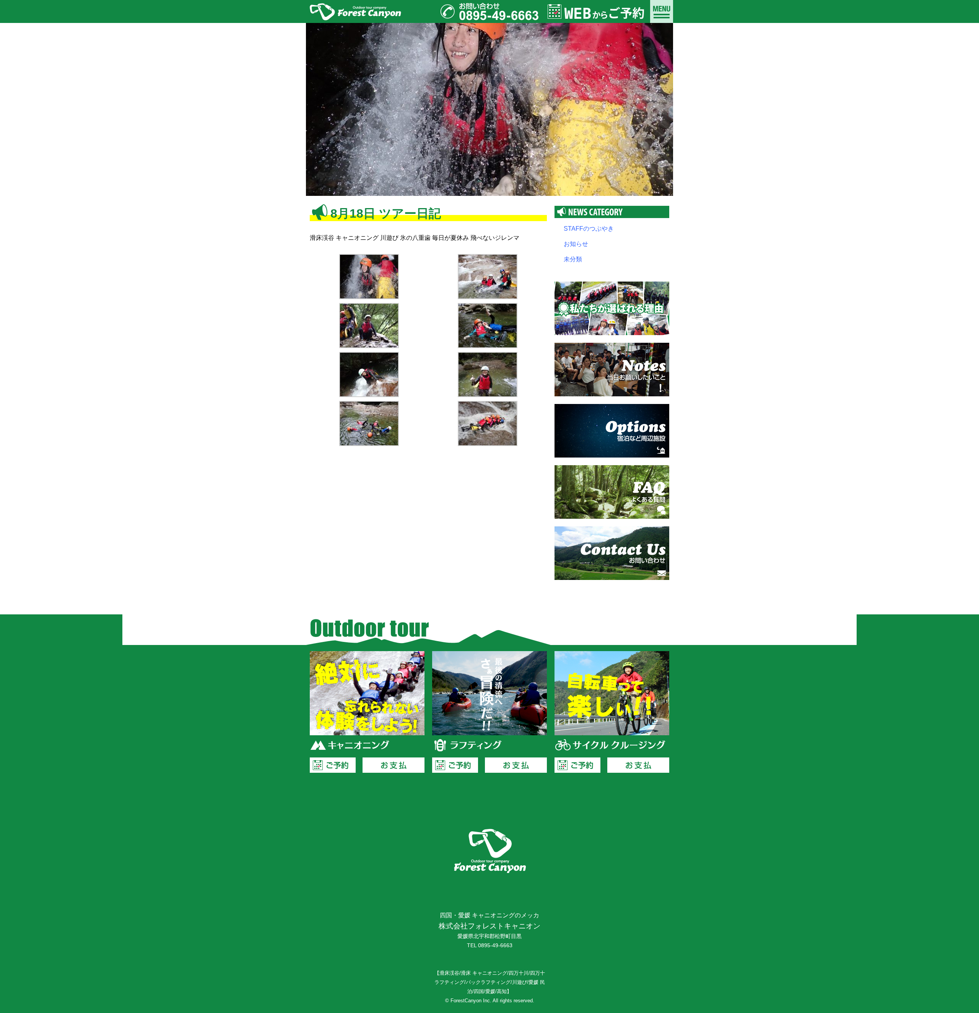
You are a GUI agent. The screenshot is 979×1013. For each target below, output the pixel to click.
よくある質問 (612, 492)
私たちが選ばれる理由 (612, 308)
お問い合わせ (612, 553)
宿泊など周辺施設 (612, 431)
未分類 (573, 259)
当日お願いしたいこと (612, 369)
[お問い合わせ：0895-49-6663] (489, 11)
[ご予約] (596, 11)
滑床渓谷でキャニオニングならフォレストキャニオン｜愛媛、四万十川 (355, 11)
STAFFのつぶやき (589, 228)
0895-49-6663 (495, 945)
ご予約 (333, 765)
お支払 (393, 765)
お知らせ (576, 244)
